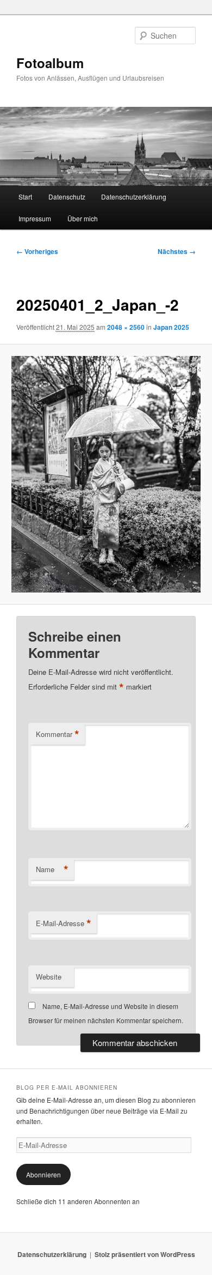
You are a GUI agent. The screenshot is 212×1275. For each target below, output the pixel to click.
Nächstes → (177, 251)
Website (48, 976)
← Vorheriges (37, 251)
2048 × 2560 (126, 327)
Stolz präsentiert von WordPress (145, 1254)
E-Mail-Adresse (63, 923)
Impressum (34, 218)
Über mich (82, 218)
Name (52, 869)
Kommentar (57, 734)
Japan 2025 (171, 327)
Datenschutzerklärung (133, 196)
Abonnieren (43, 1174)
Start (25, 196)
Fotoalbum (50, 62)
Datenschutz (66, 196)
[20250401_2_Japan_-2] (105, 474)
